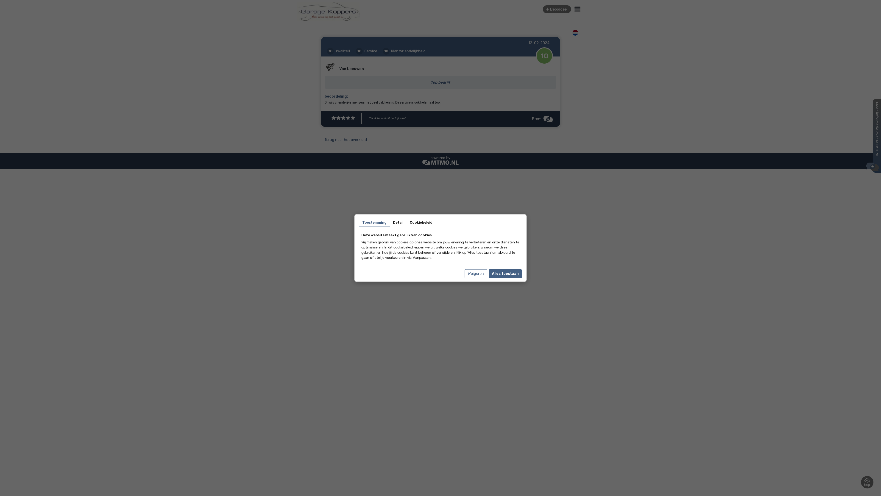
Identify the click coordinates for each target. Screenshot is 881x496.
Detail (398, 222)
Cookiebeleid (421, 222)
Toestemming (374, 222)
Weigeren (476, 273)
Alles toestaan (505, 273)
